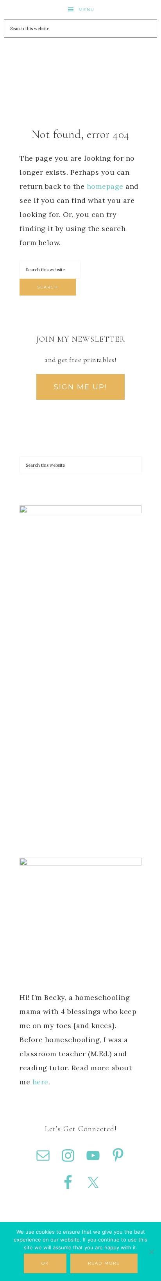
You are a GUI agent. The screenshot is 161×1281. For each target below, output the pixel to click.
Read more (104, 1263)
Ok (45, 1263)
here (40, 1081)
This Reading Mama (80, 62)
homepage (105, 186)
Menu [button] (87, 9)
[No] (151, 1252)
